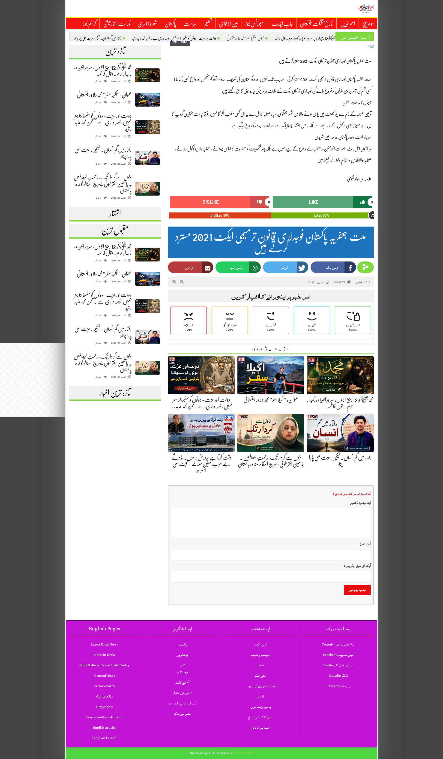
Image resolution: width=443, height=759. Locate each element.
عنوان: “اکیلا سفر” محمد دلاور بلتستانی (245, 38)
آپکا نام (365, 544)
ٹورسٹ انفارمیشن (117, 24)
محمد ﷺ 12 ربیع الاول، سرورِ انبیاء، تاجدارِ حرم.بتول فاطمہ (307, 38)
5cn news (339, 282)
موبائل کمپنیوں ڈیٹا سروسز (260, 686)
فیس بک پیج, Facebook (338, 654)
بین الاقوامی (228, 24)
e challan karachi (104, 738)
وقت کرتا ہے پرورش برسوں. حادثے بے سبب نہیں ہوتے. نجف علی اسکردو (201, 464)
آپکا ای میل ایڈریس (357, 565)
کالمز (182, 665)
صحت (260, 665)
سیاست (190, 24)
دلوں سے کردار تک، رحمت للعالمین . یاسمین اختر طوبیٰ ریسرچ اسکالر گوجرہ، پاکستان (103, 184)
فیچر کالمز (182, 672)
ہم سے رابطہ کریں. (260, 707)
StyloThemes (243, 753)
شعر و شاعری (147, 24)
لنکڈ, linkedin (338, 675)
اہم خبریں (347, 24)
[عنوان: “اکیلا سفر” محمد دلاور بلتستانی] (147, 100)
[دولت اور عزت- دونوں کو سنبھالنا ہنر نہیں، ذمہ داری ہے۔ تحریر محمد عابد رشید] (147, 127)
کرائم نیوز (89, 24)
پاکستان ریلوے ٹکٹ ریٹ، (182, 703)
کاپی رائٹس (260, 644)
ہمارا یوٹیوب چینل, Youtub (338, 644)
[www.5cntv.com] (366, 8)
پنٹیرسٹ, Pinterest (338, 686)
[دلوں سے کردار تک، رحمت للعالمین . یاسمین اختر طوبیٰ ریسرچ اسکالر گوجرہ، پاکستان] (147, 189)
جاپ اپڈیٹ (282, 24)
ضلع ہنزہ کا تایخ (260, 727)
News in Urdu (104, 654)
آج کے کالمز (182, 682)
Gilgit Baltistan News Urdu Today (104, 665)
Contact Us (104, 696)
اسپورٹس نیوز (255, 24)
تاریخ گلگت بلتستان (316, 24)
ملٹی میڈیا (260, 675)
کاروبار (260, 696)
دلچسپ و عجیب (260, 654)
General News (104, 675)
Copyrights (104, 707)
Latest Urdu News (104, 644)
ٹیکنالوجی (182, 654)
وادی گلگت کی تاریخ (260, 717)
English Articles (104, 727)
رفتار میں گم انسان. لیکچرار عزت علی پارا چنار (98, 38)
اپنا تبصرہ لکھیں (360, 502)
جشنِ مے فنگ (182, 713)
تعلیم (208, 24)
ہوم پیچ (368, 24)
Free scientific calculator (104, 717)
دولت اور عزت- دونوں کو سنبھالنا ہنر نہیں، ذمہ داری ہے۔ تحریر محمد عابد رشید (174, 38)
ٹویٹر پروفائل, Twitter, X (338, 665)
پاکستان (170, 24)
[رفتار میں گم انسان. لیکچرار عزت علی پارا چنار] (147, 158)
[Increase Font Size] (182, 282)
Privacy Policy (104, 686)
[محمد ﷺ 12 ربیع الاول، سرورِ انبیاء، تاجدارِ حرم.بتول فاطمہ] (147, 75)
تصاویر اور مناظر (182, 693)
